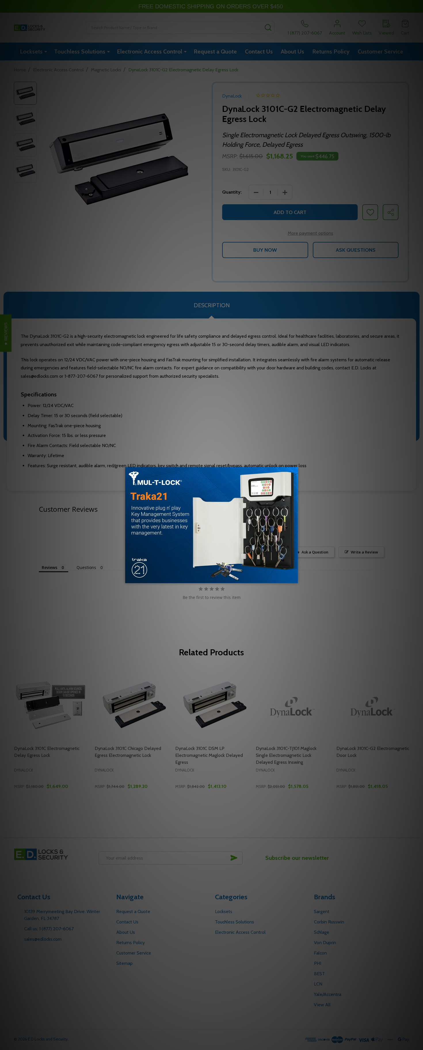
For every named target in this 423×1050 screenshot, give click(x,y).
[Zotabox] (294, 578)
